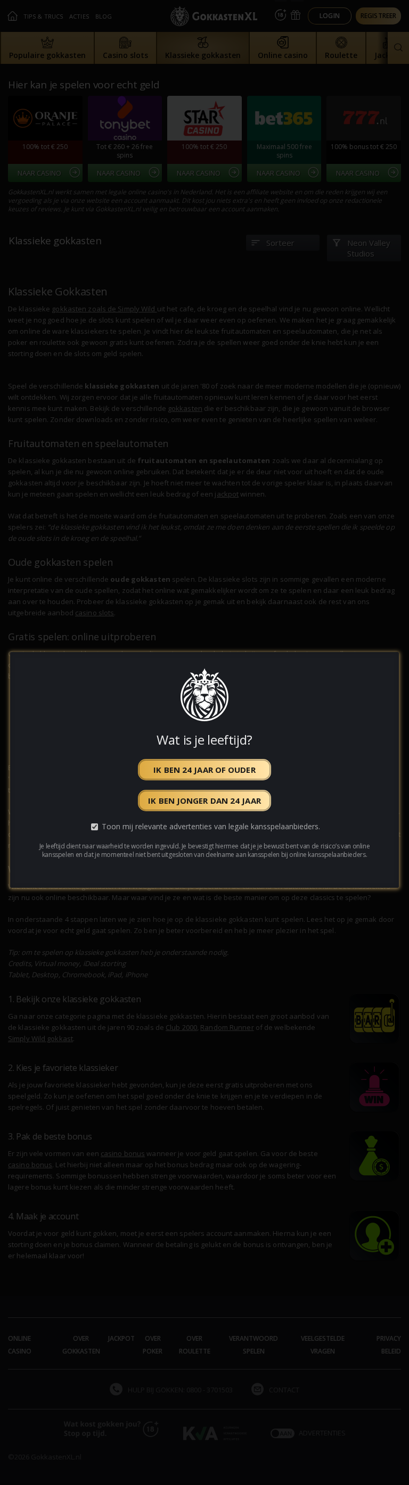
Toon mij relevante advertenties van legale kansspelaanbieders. (211, 827)
